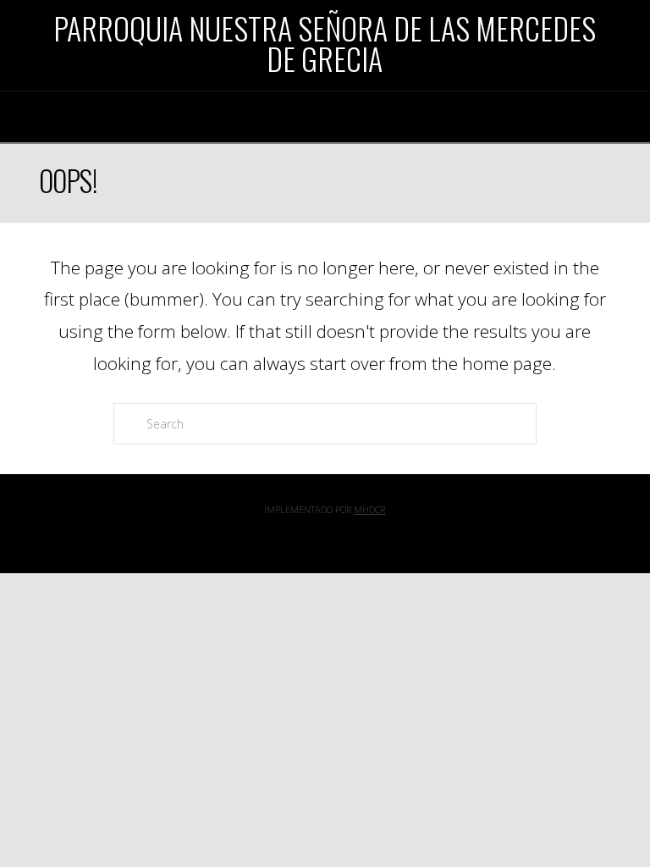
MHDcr (369, 509)
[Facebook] (325, 536)
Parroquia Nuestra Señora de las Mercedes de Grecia (324, 43)
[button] (325, 115)
